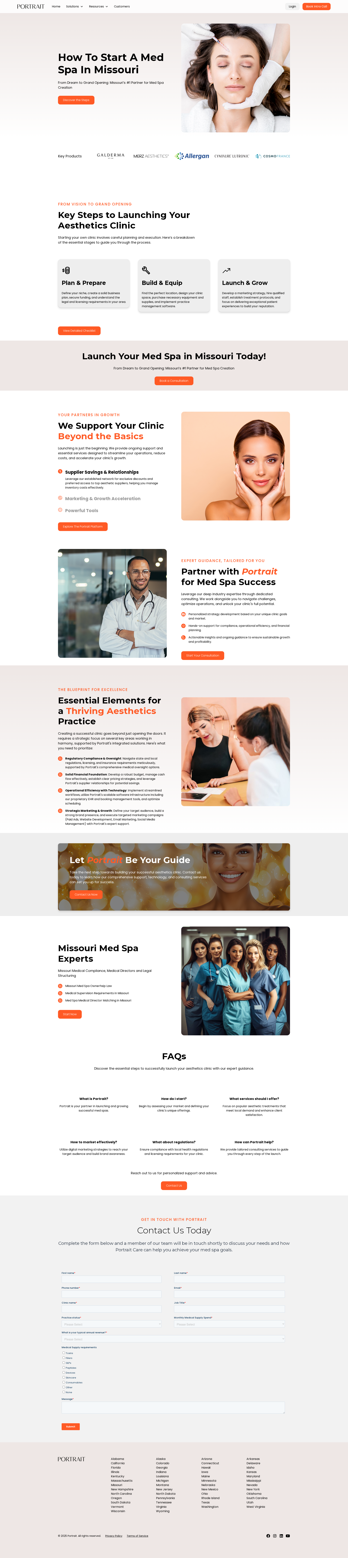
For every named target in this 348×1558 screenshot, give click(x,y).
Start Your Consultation (202, 655)
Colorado (162, 1463)
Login (292, 6)
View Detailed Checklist (79, 331)
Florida (116, 1468)
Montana (162, 1485)
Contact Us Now (86, 894)
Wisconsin (118, 1511)
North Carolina (121, 1494)
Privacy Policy (113, 1536)
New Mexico (209, 1489)
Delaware (253, 1463)
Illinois (115, 1472)
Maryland (253, 1476)
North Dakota (165, 1494)
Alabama (117, 1459)
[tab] (112, 479)
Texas (205, 1502)
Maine (205, 1476)
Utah (249, 1502)
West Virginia (255, 1507)
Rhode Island (210, 1498)
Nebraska (208, 1485)
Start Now (70, 1014)
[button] (74, 6)
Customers (122, 6)
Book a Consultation (174, 381)
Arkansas (253, 1459)
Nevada (251, 1485)
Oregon (116, 1498)
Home (56, 6)
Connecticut (210, 1463)
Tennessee (164, 1502)
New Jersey (164, 1489)
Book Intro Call (316, 6)
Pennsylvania (165, 1498)
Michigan (162, 1481)
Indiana (161, 1472)
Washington (209, 1507)
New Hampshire (122, 1489)
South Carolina (256, 1498)
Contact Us (174, 1186)
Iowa (204, 1472)
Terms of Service (137, 1536)
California (118, 1463)
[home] (31, 6)
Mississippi (253, 1481)
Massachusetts (121, 1481)
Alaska (160, 1459)
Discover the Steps (76, 100)
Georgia (161, 1468)
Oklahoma (253, 1494)
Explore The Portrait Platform (83, 526)
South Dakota (120, 1502)
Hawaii (205, 1468)
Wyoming (162, 1511)
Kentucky (117, 1476)
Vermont (117, 1507)
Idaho (250, 1468)
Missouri (116, 1485)
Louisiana (162, 1476)
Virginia (161, 1507)
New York (253, 1489)
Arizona (206, 1459)
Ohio (204, 1494)
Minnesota (208, 1481)
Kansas (251, 1472)
